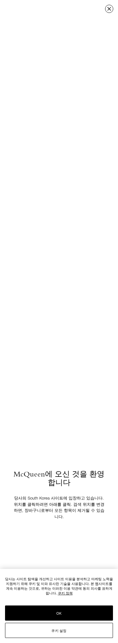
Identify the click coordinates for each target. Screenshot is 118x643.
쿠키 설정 (58, 630)
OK (58, 613)
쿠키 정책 (65, 592)
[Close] (109, 9)
